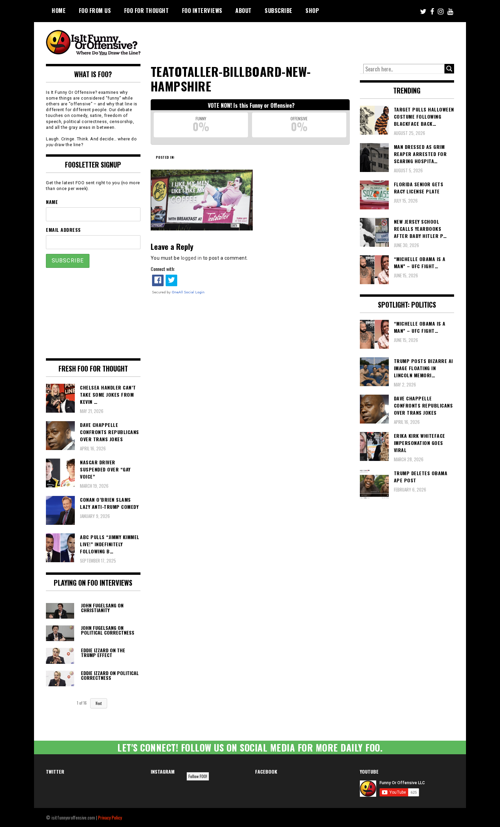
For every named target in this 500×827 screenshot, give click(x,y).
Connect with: (163, 268)
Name (52, 201)
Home (59, 10)
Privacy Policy (110, 817)
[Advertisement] (327, 40)
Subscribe (279, 10)
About (243, 10)
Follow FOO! (197, 776)
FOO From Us (95, 10)
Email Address (63, 229)
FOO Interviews (202, 10)
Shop (312, 10)
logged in (191, 258)
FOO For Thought (146, 10)
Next (99, 703)
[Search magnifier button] (449, 68)
